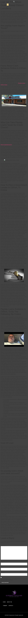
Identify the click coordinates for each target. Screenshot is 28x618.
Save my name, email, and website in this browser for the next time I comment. (14, 579)
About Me (9, 601)
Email (2, 567)
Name (2, 561)
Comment (3, 545)
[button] (8, 5)
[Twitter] (22, 4)
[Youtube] (25, 4)
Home (4, 601)
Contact (11, 605)
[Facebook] (19, 4)
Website (3, 572)
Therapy (5, 605)
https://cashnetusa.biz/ (6, 144)
